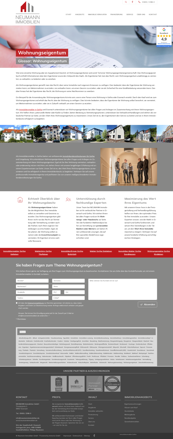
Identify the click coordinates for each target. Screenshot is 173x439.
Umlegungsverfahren (102, 359)
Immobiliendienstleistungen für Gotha (79, 156)
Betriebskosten (88, 344)
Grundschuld (131, 350)
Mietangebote (130, 414)
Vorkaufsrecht (34, 362)
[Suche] (126, 2)
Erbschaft (123, 347)
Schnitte (35, 359)
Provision (110, 356)
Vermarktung (146, 359)
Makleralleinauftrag (81, 353)
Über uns (141, 14)
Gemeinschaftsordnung (54, 350)
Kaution (60, 341)
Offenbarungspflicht (79, 356)
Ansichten (85, 341)
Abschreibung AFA (25, 338)
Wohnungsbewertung (115, 362)
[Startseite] (27, 12)
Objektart (68, 356)
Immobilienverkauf (144, 338)
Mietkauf (135, 353)
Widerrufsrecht (72, 362)
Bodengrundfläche (101, 344)
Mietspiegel (143, 353)
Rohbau (124, 356)
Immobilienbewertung (101, 338)
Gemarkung (40, 350)
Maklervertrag (118, 353)
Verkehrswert (120, 359)
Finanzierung (116, 14)
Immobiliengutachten (130, 338)
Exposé (142, 347)
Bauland (146, 341)
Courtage (131, 344)
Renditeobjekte (130, 418)
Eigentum (25, 347)
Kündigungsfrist (75, 341)
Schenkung (145, 356)
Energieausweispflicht (71, 347)
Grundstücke (129, 411)
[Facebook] (132, 2)
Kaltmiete (29, 341)
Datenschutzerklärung (36, 303)
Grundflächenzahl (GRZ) (118, 350)
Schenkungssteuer (25, 359)
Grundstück (150, 350)
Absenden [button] (149, 304)
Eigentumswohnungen (133, 404)
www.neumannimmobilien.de (26, 420)
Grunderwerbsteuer (102, 350)
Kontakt (153, 14)
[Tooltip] (170, 46)
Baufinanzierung (103, 341)
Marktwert (127, 353)
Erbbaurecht (84, 347)
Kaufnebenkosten (50, 341)
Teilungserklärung (82, 359)
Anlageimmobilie (44, 338)
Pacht (89, 356)
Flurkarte (25, 350)
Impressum (67, 436)
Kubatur (66, 341)
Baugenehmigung (116, 341)
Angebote (79, 14)
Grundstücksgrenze (25, 353)
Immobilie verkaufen (97, 14)
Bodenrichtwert (113, 344)
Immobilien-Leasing (86, 338)
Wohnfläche (94, 362)
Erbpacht (116, 347)
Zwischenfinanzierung (145, 362)
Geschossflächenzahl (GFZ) (72, 350)
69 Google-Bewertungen (164, 43)
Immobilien (74, 338)
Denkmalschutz (141, 344)
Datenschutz (77, 436)
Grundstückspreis (39, 353)
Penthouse (95, 356)
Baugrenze (127, 341)
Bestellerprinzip (76, 344)
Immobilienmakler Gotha (128, 434)
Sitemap (87, 436)
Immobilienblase (115, 338)
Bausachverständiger (51, 344)
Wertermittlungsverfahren (57, 362)
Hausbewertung (56, 338)
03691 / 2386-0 (148, 2)
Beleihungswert (64, 344)
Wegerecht (43, 362)
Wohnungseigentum (130, 362)
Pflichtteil (103, 356)
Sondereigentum (44, 359)
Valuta (112, 359)
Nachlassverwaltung (34, 356)
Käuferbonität (38, 341)
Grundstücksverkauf (52, 353)
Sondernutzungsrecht (59, 359)
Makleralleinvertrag (95, 353)
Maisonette (64, 353)
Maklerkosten (107, 353)
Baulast (40, 344)
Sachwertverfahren (134, 356)
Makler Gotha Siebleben (101, 251)
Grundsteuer (141, 350)
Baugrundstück (137, 341)
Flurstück (33, 350)
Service (129, 14)
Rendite (117, 356)
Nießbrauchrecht (58, 356)
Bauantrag (93, 341)
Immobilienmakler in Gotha (30, 109)
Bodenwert (123, 344)
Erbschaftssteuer (133, 347)
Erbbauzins (93, 347)
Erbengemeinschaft (105, 347)
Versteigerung (23, 362)
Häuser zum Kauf (131, 407)
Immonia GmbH (54, 436)
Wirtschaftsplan (83, 362)
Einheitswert (59, 347)
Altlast (35, 338)
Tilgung (91, 359)
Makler (71, 353)
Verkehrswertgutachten (133, 359)
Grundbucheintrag (88, 350)
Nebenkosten (46, 356)
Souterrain (70, 359)
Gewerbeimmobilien (132, 422)
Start (68, 14)
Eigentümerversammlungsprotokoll (42, 347)
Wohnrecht (103, 362)
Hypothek (66, 338)
